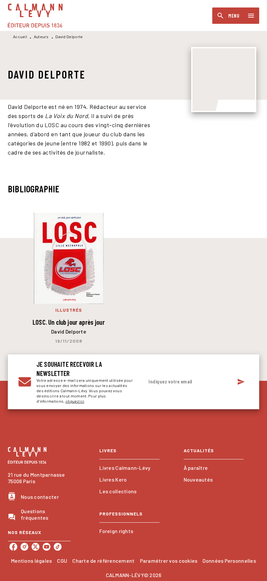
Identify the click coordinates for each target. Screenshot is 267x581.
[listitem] (13, 546)
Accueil (20, 36)
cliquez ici (74, 401)
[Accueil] (35, 15)
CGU (62, 561)
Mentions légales (31, 561)
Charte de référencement (103, 561)
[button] (129, 468)
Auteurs (41, 36)
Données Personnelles (229, 561)
